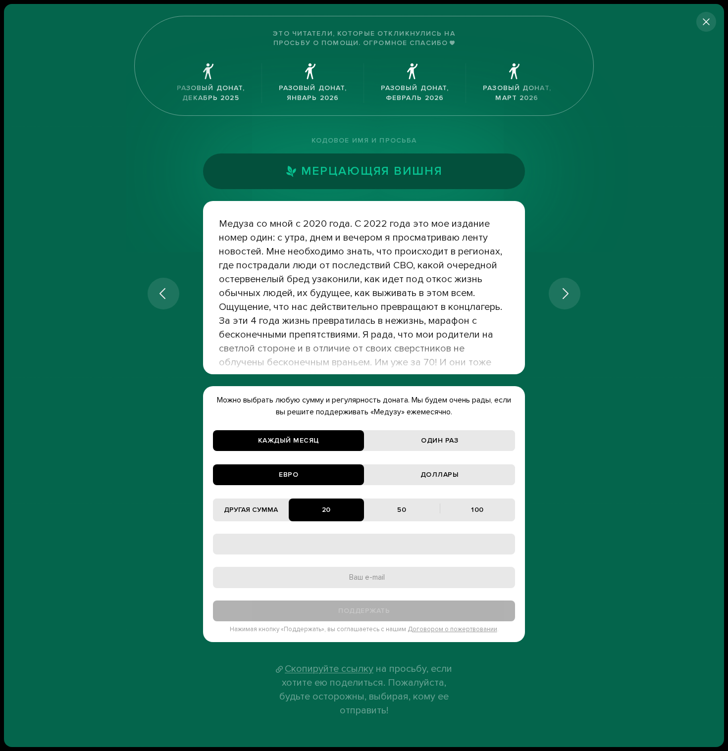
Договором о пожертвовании (452, 629)
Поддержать (364, 610)
